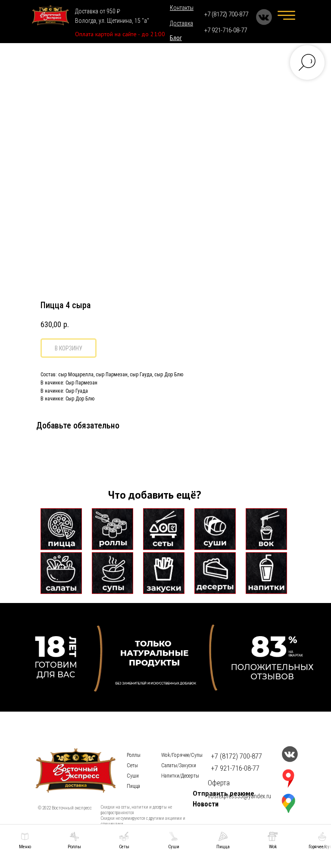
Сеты (132, 765)
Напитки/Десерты (180, 776)
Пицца (133, 786)
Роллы (134, 755)
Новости (206, 804)
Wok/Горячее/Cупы (182, 755)
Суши (133, 776)
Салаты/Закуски (178, 765)
